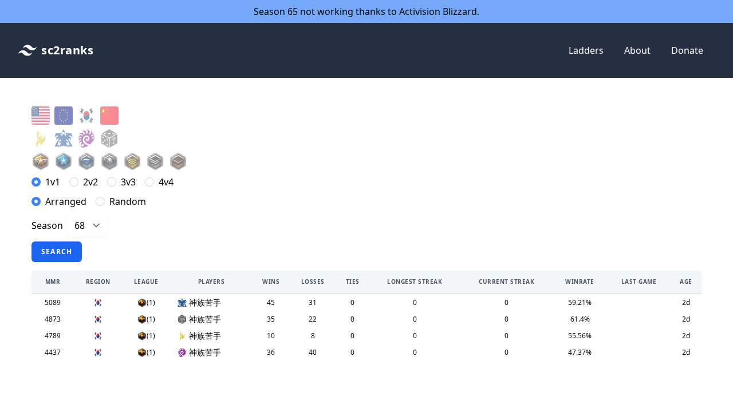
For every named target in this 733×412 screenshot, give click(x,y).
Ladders (586, 50)
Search (56, 251)
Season (47, 225)
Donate (687, 50)
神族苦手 (205, 302)
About (637, 50)
